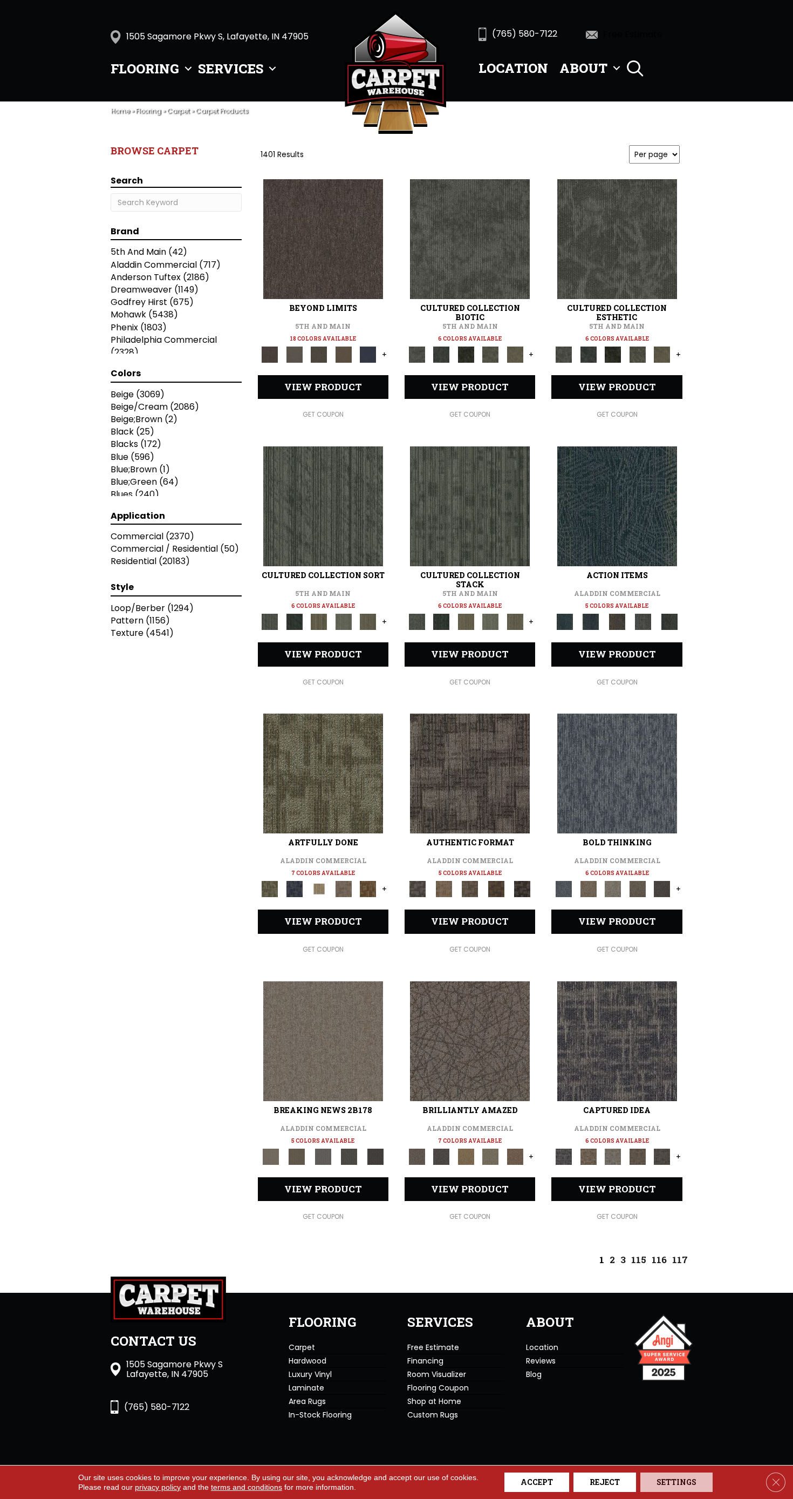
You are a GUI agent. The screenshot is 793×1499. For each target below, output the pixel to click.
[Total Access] (375, 1156)
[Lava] (613, 889)
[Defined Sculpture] (443, 889)
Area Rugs (307, 1401)
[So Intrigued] (470, 1040)
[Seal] (662, 889)
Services (230, 68)
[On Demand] (349, 1156)
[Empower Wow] (490, 1156)
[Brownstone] (616, 621)
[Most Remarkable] (294, 889)
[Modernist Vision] (319, 889)
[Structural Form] (522, 889)
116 (659, 1259)
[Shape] (617, 773)
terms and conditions (246, 1487)
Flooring (145, 68)
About (583, 68)
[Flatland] (368, 354)
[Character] (441, 354)
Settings (676, 1482)
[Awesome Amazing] (343, 889)
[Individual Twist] (470, 889)
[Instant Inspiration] (515, 1156)
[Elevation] (319, 354)
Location (513, 68)
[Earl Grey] (643, 621)
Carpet (178, 111)
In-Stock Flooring (320, 1414)
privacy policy (158, 1487)
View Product (323, 387)
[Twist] (368, 621)
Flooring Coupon (438, 1387)
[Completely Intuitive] (466, 1156)
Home (120, 111)
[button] (188, 69)
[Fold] (319, 621)
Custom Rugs (432, 1414)
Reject (605, 1482)
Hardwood (307, 1360)
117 (680, 1259)
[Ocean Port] (590, 621)
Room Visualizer (436, 1374)
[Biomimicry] (470, 239)
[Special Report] (296, 1156)
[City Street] (669, 621)
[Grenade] (588, 889)
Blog (534, 1374)
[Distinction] (515, 354)
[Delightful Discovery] (323, 773)
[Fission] (637, 889)
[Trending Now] (323, 1040)
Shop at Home (434, 1401)
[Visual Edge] (470, 773)
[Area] (323, 239)
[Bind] (323, 506)
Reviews (541, 1360)
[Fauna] (343, 354)
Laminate (306, 1387)
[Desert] (294, 354)
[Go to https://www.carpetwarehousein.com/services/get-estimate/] (639, 34)
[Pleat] (343, 621)
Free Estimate (433, 1347)
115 (638, 1259)
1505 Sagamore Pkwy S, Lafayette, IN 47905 (217, 36)
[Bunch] (294, 621)
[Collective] (466, 354)
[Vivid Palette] (368, 889)
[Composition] (490, 354)
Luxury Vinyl (310, 1374)
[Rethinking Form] (496, 889)
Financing (425, 1360)
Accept (537, 1482)
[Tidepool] (617, 506)
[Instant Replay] (322, 1156)
